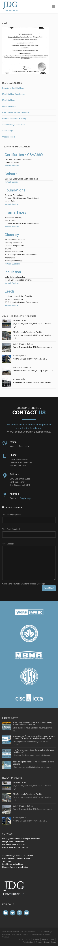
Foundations (15, 190)
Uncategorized (8, 137)
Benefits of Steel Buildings (13, 88)
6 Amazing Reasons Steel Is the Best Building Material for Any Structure (32, 724)
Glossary (12, 235)
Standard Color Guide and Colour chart (21, 179)
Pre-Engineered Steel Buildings (15, 112)
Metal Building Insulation (15, 277)
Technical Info (28, 942)
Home (21, 939)
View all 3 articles (12, 204)
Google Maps (26, 498)
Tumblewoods (19, 379)
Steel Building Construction (13, 125)
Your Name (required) (11, 514)
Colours (11, 174)
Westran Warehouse (22, 367)
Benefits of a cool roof (14, 252)
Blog (52, 939)
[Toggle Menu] (53, 6)
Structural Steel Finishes (15, 240)
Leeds (10, 291)
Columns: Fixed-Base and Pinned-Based (22, 198)
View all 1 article (11, 182)
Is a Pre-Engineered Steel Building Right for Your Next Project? (33, 751)
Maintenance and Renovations (15, 847)
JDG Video (6, 861)
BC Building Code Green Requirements (21, 255)
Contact (39, 942)
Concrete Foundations (14, 195)
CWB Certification (12, 163)
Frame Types (15, 212)
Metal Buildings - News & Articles (16, 858)
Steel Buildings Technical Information (17, 856)
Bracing (8, 249)
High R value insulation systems (18, 280)
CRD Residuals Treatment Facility (27, 332)
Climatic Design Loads (14, 246)
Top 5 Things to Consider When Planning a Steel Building (33, 763)
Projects (36, 939)
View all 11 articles (12, 264)
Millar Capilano (19, 356)
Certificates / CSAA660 (24, 155)
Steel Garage (7, 131)
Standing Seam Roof (13, 243)
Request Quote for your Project (15, 867)
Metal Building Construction (14, 94)
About (28, 939)
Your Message (8, 544)
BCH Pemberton (19, 320)
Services (45, 939)
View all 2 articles (12, 166)
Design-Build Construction (13, 842)
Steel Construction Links (12, 864)
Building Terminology (13, 217)
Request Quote (50, 942)
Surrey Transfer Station (23, 344)
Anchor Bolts (10, 201)
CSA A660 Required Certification (18, 160)
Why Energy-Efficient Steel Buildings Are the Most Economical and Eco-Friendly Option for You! (34, 737)
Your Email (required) (11, 529)
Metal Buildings (8, 100)
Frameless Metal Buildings (13, 844)
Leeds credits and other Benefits (18, 296)
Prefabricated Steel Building (14, 119)
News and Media (9, 106)
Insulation (13, 272)
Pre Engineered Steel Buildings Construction (21, 839)
